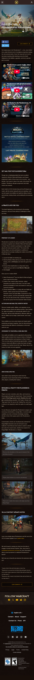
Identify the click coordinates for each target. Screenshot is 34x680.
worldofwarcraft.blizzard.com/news (11, 550)
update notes (20, 538)
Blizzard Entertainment (16, 32)
